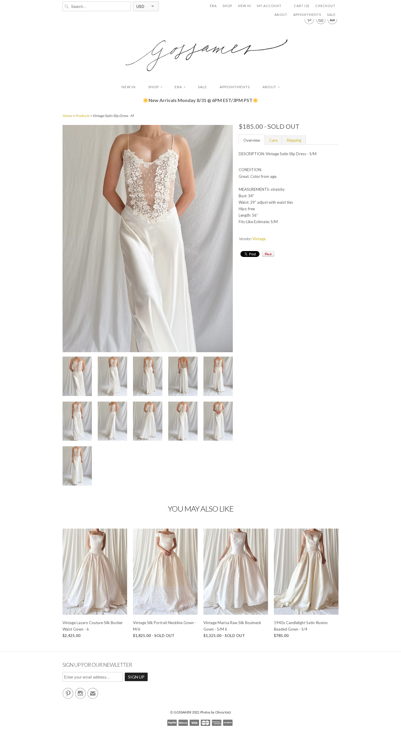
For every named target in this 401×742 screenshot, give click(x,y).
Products (82, 115)
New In (244, 6)
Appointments (307, 14)
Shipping (294, 140)
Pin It (268, 254)
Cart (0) (301, 6)
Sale (331, 14)
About (280, 14)
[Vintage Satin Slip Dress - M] (77, 377)
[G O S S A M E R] (200, 50)
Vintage (259, 238)
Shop (227, 6)
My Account (269, 6)
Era (213, 6)
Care (273, 140)
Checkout (325, 6)
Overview (251, 140)
